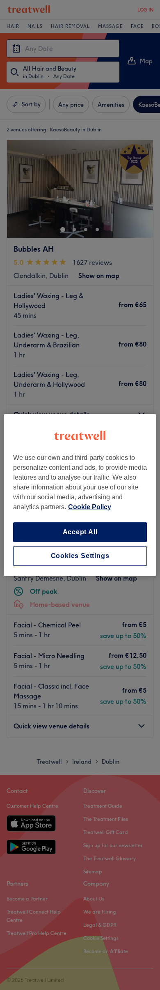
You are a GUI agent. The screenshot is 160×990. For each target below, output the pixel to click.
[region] (80, 495)
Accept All (80, 531)
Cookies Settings (80, 555)
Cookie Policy (89, 506)
